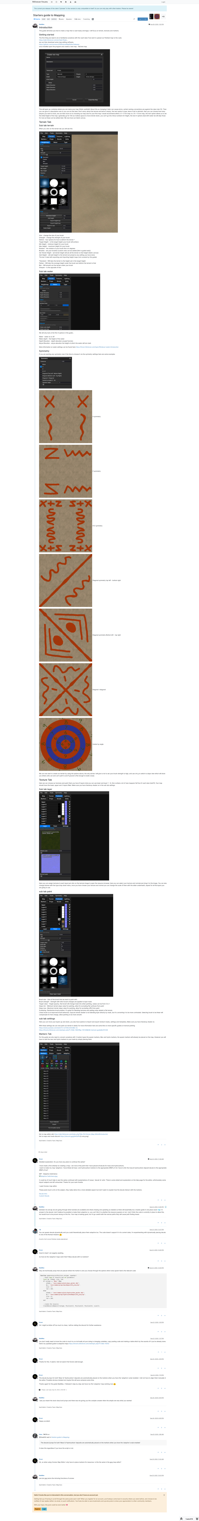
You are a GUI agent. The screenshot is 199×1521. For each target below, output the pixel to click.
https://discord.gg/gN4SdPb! (70, 1136)
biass (40, 1434)
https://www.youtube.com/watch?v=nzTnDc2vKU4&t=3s (58, 1028)
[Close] (164, 1495)
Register (37, 1509)
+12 (163, 16)
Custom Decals (44, 1196)
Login (44, 1509)
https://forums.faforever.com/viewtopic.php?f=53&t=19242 (89, 1343)
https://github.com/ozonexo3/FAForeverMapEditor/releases (59, 44)
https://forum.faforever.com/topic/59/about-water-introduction (97, 347)
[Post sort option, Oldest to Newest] (134, 19)
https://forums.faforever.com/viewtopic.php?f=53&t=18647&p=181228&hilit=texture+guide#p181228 (73, 1030)
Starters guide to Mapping (60, 1437)
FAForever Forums (40, 2)
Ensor (41, 1159)
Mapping (37, 19)
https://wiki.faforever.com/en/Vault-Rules (53, 40)
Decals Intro (43, 1194)
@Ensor (47, 1434)
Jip (40, 1229)
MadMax (41, 24)
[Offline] (36, 26)
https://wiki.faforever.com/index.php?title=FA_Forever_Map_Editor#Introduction (81, 1134)
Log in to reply (143, 19)
